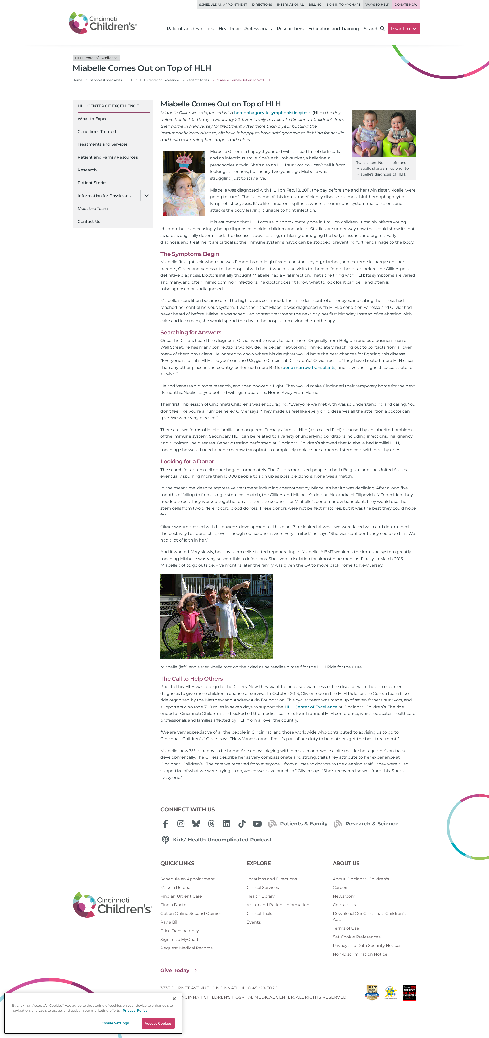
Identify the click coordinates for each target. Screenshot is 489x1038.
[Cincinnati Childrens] (113, 904)
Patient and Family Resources (108, 157)
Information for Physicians (104, 195)
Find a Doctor (174, 904)
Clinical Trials (259, 913)
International (290, 4)
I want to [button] (401, 29)
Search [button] (371, 29)
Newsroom (344, 896)
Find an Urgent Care (181, 896)
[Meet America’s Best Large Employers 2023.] (409, 994)
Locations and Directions (272, 878)
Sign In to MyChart (179, 939)
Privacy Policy (135, 1010)
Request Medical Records (186, 948)
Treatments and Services (103, 144)
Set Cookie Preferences (357, 936)
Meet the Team (93, 208)
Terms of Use (346, 928)
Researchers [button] (290, 29)
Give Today (174, 970)
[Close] (174, 998)
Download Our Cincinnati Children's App (369, 916)
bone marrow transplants (308, 367)
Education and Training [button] (333, 29)
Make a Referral (176, 887)
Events (254, 922)
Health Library (261, 896)
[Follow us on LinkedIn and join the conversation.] (227, 823)
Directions (262, 4)
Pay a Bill (169, 922)
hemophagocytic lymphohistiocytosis (272, 112)
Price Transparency (179, 930)
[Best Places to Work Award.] (391, 994)
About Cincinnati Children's (361, 878)
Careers (340, 887)
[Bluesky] (196, 823)
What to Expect (93, 118)
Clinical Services (263, 887)
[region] (93, 1013)
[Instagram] (181, 823)
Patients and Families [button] (190, 29)
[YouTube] (257, 823)
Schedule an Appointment (223, 4)
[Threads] (211, 823)
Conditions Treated (97, 131)
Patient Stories (92, 183)
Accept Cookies (158, 1023)
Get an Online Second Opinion (191, 913)
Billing (315, 4)
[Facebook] (165, 823)
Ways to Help (377, 4)
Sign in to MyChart (343, 4)
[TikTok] (242, 823)
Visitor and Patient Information (278, 904)
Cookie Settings (115, 1023)
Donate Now (406, 4)
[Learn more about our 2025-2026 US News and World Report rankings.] (372, 994)
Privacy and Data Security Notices (367, 945)
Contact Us (89, 221)
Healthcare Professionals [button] (245, 29)
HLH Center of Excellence (108, 106)
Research (87, 170)
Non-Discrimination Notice (360, 954)
